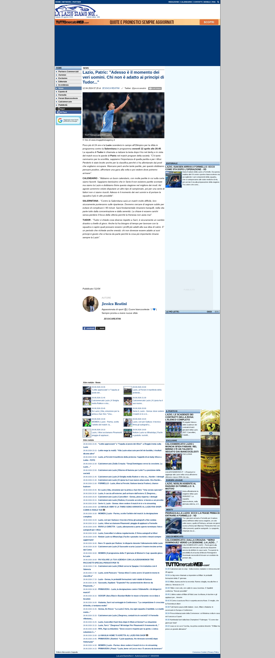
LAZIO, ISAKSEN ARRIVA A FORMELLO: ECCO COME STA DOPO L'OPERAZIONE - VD (190, 168)
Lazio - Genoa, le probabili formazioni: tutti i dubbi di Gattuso (125, 579)
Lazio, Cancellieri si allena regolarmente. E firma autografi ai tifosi (127, 533)
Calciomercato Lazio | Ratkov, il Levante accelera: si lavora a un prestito (130, 500)
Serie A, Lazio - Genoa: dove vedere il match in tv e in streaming (127, 503)
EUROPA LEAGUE (174, 480)
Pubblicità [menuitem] (62, 105)
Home (59, 68)
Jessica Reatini (111, 88)
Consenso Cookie (199, 652)
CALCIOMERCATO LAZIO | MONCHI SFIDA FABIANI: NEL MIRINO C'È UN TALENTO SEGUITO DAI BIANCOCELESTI (182, 448)
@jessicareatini (139, 88)
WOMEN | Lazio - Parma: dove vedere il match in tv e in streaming (127, 645)
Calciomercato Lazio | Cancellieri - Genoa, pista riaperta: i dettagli (127, 497)
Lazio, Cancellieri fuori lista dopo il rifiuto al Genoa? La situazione (127, 622)
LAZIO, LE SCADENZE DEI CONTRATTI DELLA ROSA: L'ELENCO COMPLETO (179, 417)
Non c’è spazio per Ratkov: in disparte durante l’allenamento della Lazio (130, 543)
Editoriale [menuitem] (62, 82)
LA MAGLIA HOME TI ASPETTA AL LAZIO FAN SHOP (121, 635)
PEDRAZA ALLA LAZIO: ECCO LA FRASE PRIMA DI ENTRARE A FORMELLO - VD (192, 514)
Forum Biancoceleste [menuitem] (68, 98)
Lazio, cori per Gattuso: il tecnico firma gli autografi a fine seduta (127, 520)
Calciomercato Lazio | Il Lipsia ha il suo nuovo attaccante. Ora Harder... (130, 480)
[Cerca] (218, 2)
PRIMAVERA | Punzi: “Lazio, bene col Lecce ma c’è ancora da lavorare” (130, 648)
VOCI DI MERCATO (174, 536)
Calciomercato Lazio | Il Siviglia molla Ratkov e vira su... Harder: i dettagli (131, 477)
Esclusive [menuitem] (62, 78)
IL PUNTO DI (171, 411)
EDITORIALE (172, 163)
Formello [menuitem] (62, 95)
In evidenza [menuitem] (63, 85)
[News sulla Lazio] (76, 10)
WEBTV (169, 510)
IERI (217, 312)
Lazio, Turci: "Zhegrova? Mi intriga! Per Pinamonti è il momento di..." (128, 625)
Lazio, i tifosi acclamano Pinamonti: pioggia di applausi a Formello (127, 523)
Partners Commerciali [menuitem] (68, 71)
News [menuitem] (60, 88)
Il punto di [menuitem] (62, 92)
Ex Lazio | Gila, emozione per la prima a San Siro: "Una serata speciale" (130, 490)
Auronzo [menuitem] (62, 75)
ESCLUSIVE (171, 441)
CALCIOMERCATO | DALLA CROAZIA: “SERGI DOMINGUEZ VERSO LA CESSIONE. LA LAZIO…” (191, 541)
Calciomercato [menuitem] (65, 102)
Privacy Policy (213, 652)
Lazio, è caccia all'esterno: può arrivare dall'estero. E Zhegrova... (127, 493)
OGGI (209, 312)
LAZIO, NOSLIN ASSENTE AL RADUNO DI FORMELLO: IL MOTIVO (180, 486)
